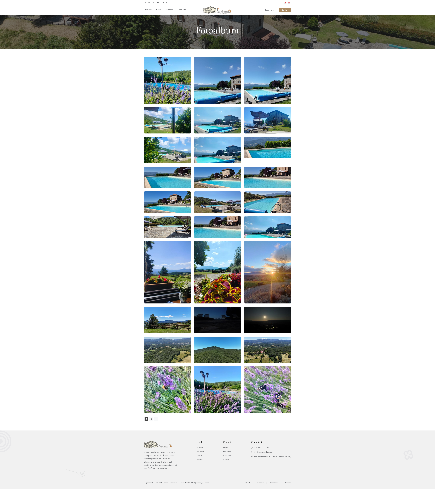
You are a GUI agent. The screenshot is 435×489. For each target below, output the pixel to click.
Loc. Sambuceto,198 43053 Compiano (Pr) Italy (272, 457)
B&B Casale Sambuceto (168, 483)
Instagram (260, 483)
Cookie (206, 483)
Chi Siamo (148, 9)
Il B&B (158, 9)
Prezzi (225, 448)
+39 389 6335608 (261, 448)
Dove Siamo (227, 456)
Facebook (246, 483)
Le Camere (200, 452)
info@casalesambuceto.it (263, 452)
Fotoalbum (169, 9)
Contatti (226, 460)
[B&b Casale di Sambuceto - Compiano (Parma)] (217, 10)
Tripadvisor (274, 483)
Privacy (199, 483)
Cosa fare (182, 9)
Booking (288, 483)
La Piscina (199, 456)
